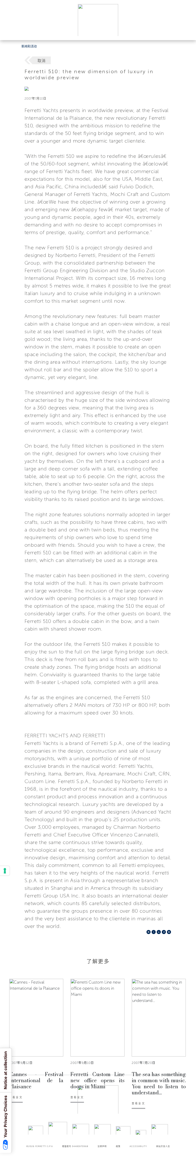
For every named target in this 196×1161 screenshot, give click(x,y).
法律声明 (102, 1146)
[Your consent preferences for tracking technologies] (5, 871)
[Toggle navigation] (186, 31)
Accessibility (138, 1146)
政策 (118, 1146)
